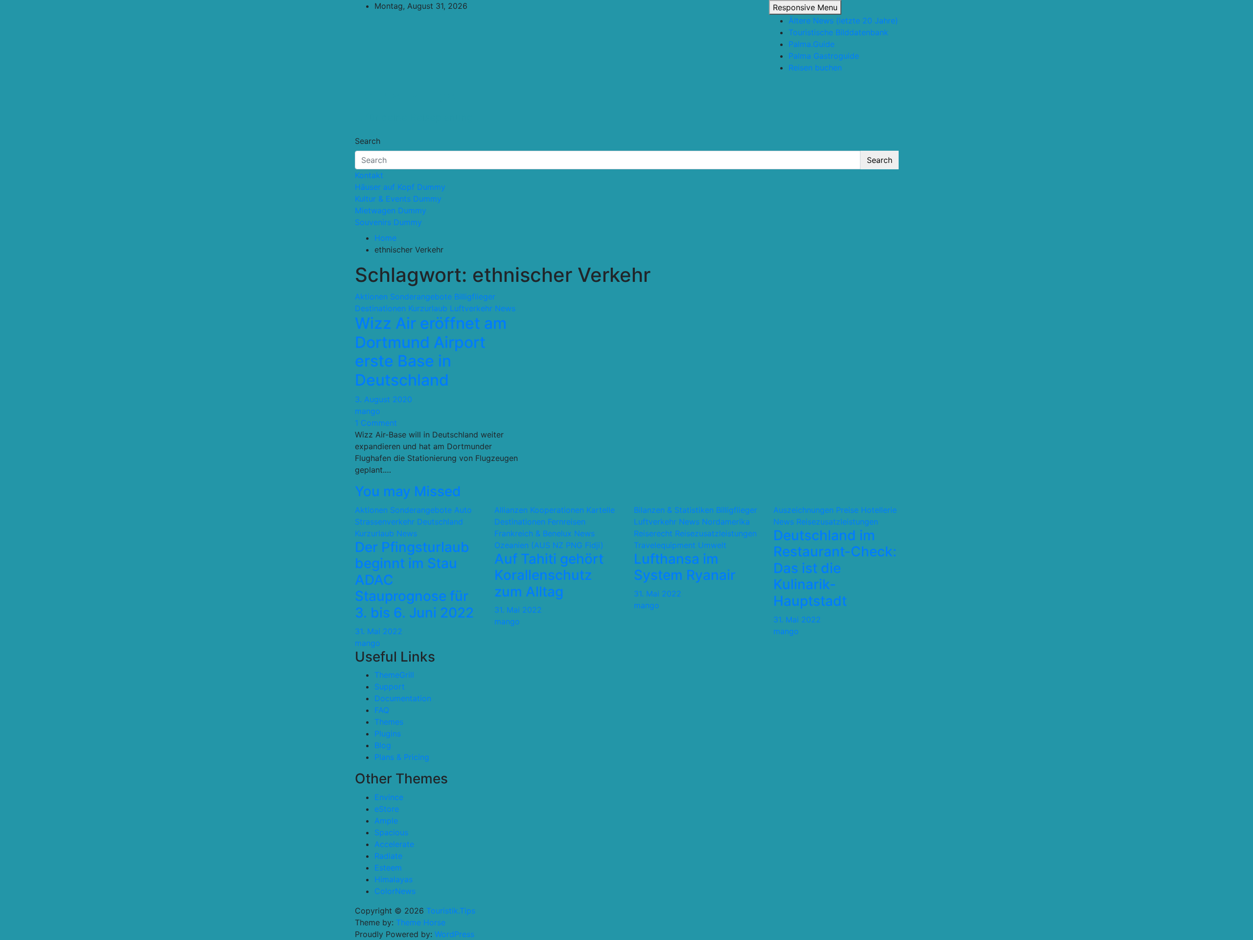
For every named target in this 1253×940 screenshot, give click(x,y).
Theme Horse (420, 922)
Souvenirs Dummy (388, 222)
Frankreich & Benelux (533, 533)
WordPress (454, 934)
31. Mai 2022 (378, 631)
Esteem (388, 867)
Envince (388, 797)
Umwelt (712, 545)
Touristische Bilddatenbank (838, 32)
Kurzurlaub (427, 308)
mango (367, 411)
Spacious (391, 832)
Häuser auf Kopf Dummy (400, 187)
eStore (386, 809)
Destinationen (380, 308)
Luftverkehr (471, 308)
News (505, 308)
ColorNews (395, 891)
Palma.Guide (812, 44)
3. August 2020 (383, 399)
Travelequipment (665, 545)
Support (389, 686)
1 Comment (376, 423)
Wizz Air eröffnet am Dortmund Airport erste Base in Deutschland (431, 351)
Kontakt (369, 175)
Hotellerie (879, 510)
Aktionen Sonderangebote (403, 296)
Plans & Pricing (401, 757)
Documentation (402, 698)
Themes (388, 722)
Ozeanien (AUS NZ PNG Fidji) (548, 545)
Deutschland (440, 522)
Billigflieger (474, 296)
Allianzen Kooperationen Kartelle (554, 510)
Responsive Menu (805, 7)
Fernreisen (566, 522)
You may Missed (408, 491)
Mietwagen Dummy (390, 210)
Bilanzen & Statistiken (674, 510)
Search (367, 141)
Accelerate (394, 844)
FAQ (381, 710)
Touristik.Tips (405, 96)
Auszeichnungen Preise (816, 510)
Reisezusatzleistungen (716, 533)
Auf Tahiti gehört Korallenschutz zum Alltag (548, 575)
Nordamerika (726, 522)
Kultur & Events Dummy (398, 199)
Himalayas (393, 879)
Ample (386, 820)
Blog (382, 745)
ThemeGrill (394, 675)
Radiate (388, 856)
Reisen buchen (815, 67)
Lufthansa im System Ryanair (685, 567)
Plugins (387, 733)
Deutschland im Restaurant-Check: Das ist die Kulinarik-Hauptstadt (835, 568)
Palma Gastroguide (824, 56)
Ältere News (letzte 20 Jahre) (843, 20)
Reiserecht (653, 533)
